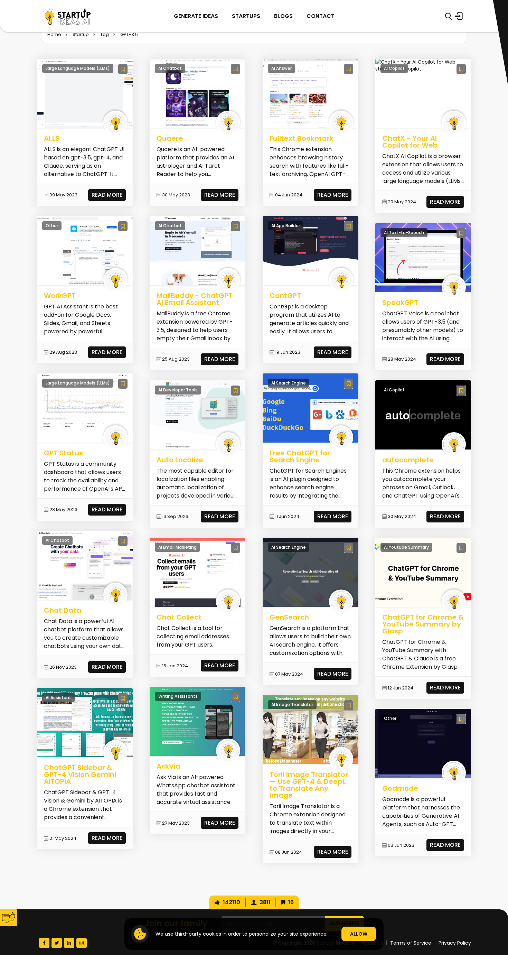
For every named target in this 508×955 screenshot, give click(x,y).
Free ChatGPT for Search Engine (300, 456)
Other (52, 226)
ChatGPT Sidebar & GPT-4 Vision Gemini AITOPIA (80, 774)
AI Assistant (58, 698)
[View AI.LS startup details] (85, 93)
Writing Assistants (178, 696)
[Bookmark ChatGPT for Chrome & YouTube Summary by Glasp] (461, 548)
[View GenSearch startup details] (310, 572)
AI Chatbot (57, 540)
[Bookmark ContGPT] (348, 226)
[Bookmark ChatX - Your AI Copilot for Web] (461, 69)
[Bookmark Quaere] (235, 69)
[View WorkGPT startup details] (85, 250)
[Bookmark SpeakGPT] (461, 233)
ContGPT (285, 295)
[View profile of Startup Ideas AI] (115, 123)
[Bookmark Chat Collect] (235, 548)
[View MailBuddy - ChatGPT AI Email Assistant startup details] (197, 250)
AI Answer (281, 68)
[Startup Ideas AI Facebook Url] (44, 943)
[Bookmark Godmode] (461, 719)
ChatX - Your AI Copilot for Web (410, 141)
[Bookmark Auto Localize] (235, 391)
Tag (104, 34)
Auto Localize (180, 460)
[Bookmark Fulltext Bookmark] (348, 69)
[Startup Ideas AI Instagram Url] (81, 943)
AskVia (168, 766)
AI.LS (51, 138)
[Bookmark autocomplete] (461, 391)
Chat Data (62, 610)
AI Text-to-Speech (404, 232)
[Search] (448, 16)
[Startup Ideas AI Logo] (495, 916)
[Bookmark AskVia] (235, 697)
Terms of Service (410, 942)
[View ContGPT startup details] (310, 250)
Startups (246, 16)
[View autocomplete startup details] (423, 414)
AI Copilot (394, 68)
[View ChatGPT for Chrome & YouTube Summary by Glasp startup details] (423, 572)
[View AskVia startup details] (197, 721)
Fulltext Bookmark (301, 138)
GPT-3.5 (129, 34)
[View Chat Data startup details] (85, 565)
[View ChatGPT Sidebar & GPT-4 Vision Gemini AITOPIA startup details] (85, 722)
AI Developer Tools (178, 390)
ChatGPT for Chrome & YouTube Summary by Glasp (423, 624)
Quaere (170, 138)
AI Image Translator (292, 704)
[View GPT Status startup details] (85, 408)
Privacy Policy (455, 942)
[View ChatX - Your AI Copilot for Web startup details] (423, 65)
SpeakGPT (400, 302)
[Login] (459, 16)
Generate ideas (196, 16)
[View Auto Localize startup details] (197, 414)
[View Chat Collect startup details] (197, 572)
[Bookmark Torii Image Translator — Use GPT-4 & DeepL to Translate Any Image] (348, 705)
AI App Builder (285, 226)
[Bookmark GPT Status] (123, 384)
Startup (81, 34)
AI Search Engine (288, 383)
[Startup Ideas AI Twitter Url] (56, 943)
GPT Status (63, 453)
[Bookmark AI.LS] (123, 69)
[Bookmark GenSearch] (348, 548)
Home (54, 34)
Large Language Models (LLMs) (78, 68)
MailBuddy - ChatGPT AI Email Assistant (195, 299)
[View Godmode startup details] (423, 743)
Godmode (400, 788)
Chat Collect (179, 617)
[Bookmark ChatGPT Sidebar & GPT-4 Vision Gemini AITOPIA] (123, 698)
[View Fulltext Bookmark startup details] (310, 93)
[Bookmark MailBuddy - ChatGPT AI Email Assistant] (235, 226)
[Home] (66, 16)
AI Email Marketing (177, 547)
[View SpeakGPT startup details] (423, 257)
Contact (321, 16)
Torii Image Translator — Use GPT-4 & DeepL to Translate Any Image (309, 785)
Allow (358, 933)
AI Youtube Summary (406, 547)
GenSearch (289, 617)
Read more (107, 195)
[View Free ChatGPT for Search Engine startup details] (310, 408)
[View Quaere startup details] (197, 93)
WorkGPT (60, 295)
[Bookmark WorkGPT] (123, 226)
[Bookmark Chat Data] (123, 541)
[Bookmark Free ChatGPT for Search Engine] (348, 384)
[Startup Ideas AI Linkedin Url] (69, 943)
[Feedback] (8, 917)
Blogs (283, 16)
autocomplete (408, 460)
